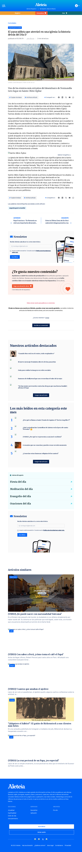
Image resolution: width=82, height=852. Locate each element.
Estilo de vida (12, 816)
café (11, 631)
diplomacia (13, 577)
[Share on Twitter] (66, 97)
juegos (12, 665)
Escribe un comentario (41, 325)
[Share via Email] (69, 97)
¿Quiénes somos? (39, 845)
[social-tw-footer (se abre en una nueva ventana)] (43, 839)
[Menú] (13, 6)
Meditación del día (21, 489)
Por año (55, 810)
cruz (11, 737)
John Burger (30, 39)
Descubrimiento (13, 818)
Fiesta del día (18, 481)
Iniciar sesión (42, 832)
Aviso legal (50, 845)
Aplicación (33, 813)
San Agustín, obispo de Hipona (48, 9)
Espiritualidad (12, 813)
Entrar (47, 318)
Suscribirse (41, 826)
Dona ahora (40, 13)
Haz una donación (27, 845)
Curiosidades (12, 23)
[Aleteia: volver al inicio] (41, 5)
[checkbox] (10, 251)
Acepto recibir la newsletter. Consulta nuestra (31, 251)
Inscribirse (15, 257)
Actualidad (11, 810)
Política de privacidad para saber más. (54, 530)
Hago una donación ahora (21, 286)
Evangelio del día (20, 496)
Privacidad (68, 845)
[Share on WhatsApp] (73, 97)
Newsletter (34, 810)
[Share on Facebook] (59, 97)
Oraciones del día (20, 503)
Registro (17, 13)
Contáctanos (59, 845)
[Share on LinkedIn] (62, 97)
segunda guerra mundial (17, 208)
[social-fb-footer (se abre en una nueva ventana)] (39, 839)
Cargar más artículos (41, 395)
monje (12, 700)
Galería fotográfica (64, 155)
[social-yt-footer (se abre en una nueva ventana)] (35, 839)
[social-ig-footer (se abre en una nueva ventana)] (47, 839)
